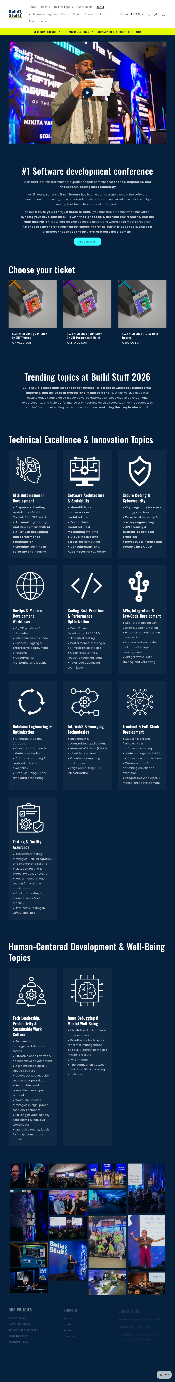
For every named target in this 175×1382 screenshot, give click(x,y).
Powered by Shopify (107, 1373)
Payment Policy (18, 1339)
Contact (68, 1333)
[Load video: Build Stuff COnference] (87, 93)
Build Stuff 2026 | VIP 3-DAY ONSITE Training (29, 336)
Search (67, 1321)
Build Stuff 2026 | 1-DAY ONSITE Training (141, 336)
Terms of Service (20, 1321)
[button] (148, 14)
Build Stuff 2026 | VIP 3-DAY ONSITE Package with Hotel (84, 336)
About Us (69, 1327)
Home (67, 1315)
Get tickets (87, 241)
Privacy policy (17, 1315)
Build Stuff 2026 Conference (81, 1373)
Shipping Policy (18, 1333)
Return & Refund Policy (23, 1327)
